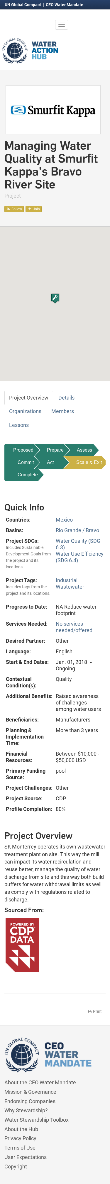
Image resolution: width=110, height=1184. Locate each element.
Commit (26, 462)
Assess (84, 449)
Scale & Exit (89, 462)
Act (50, 462)
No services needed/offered (74, 627)
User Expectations (25, 1157)
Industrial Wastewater (70, 583)
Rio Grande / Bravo (77, 530)
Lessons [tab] (19, 425)
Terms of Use (19, 1148)
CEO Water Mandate (64, 4)
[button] (55, 298)
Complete (28, 474)
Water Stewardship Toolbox (36, 1120)
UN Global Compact (23, 4)
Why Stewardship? (26, 1110)
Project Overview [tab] (28, 398)
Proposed (23, 449)
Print (97, 1011)
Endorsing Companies (29, 1101)
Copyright (15, 1166)
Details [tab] (66, 398)
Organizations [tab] (25, 411)
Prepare (55, 449)
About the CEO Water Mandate (40, 1082)
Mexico (64, 520)
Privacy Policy (20, 1138)
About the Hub (21, 1129)
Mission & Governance (30, 1092)
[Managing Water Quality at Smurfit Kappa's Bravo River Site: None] (53, 109)
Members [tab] (62, 411)
